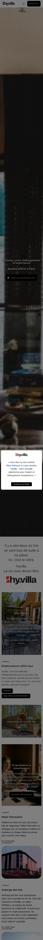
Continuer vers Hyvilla (21, 484)
